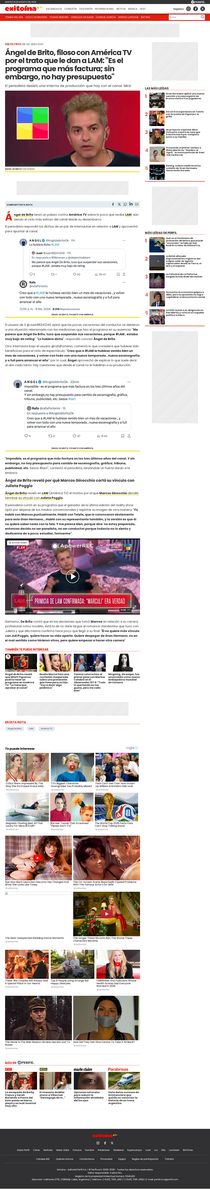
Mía (163, 1150)
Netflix (121, 9)
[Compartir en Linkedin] (131, 204)
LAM (31, 728)
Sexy (143, 9)
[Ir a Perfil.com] (198, 2)
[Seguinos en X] (202, 8)
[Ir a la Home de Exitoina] (24, 9)
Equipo (122, 1159)
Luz (156, 1150)
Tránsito (169, 1159)
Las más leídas (157, 88)
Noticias (48, 1150)
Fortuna (77, 1150)
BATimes (188, 1150)
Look (148, 1150)
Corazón (70, 9)
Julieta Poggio (51, 498)
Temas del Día (14, 17)
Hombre (89, 1150)
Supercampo (134, 1150)
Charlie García (106, 17)
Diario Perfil (23, 1150)
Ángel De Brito (15, 728)
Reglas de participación (145, 1159)
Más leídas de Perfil (161, 233)
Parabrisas (104, 1150)
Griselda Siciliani (82, 17)
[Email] (137, 205)
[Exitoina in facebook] (195, 8)
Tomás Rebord (59, 17)
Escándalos (54, 9)
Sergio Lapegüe (128, 17)
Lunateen (174, 1150)
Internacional (104, 9)
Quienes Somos (64, 1159)
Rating (145, 17)
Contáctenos (86, 1159)
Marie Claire (62, 1150)
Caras (36, 1150)
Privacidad (106, 1159)
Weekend (118, 1150)
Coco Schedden (36, 17)
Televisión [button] (85, 9)
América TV (46, 728)
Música (132, 9)
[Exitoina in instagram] (188, 8)
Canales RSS (43, 1159)
